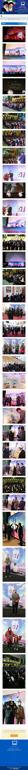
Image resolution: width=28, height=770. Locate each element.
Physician (14, 756)
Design (10, 768)
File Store (14, 763)
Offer (14, 759)
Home (14, 753)
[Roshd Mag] (23, 5)
